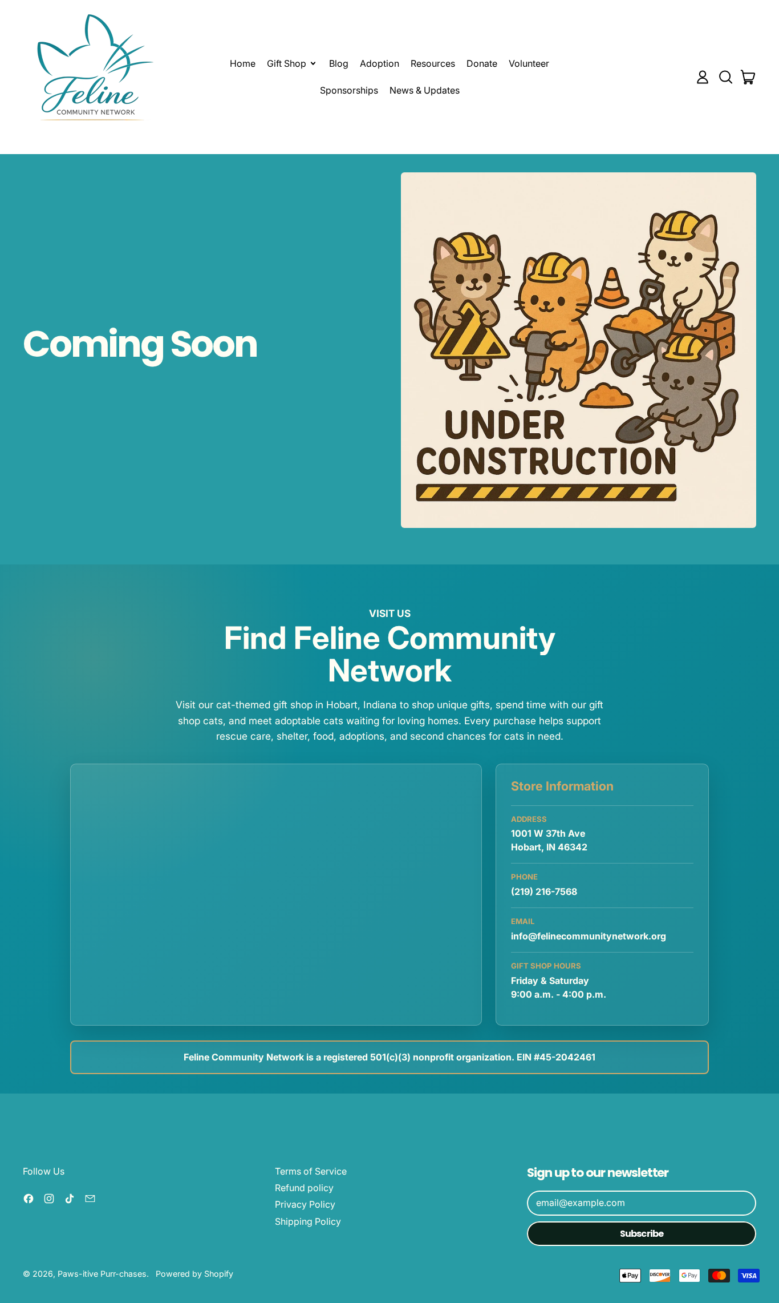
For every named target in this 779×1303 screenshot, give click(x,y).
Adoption (379, 63)
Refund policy (304, 1187)
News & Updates (425, 90)
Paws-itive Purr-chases (102, 1273)
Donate (481, 63)
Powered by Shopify (194, 1273)
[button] (725, 77)
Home (242, 63)
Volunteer (529, 63)
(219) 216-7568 (544, 891)
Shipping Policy (308, 1221)
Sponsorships (349, 90)
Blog (338, 63)
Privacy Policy (305, 1204)
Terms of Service (311, 1171)
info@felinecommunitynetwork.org (588, 936)
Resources (433, 63)
